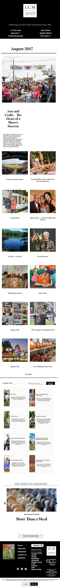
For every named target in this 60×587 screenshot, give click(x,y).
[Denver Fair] (43, 276)
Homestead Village (41, 416)
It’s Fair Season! (42, 256)
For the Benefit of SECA (16, 460)
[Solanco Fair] (15, 313)
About (20, 545)
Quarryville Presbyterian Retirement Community (42, 439)
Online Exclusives (15, 36)
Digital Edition (46, 33)
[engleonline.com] (51, 565)
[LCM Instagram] (18, 569)
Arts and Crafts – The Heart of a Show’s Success (13, 118)
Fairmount (13, 394)
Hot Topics (44, 36)
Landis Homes (14, 416)
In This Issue (16, 30)
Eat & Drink (45, 30)
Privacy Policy (50, 580)
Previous (5, 503)
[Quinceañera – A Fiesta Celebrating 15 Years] (43, 201)
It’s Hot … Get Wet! (15, 256)
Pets (33, 567)
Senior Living (36, 569)
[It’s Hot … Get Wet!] (15, 240)
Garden (34, 566)
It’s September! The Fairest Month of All (43, 461)
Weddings (35, 559)
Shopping (35, 560)
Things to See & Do (36, 563)
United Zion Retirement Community (42, 395)
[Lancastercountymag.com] (51, 555)
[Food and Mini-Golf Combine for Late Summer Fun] (43, 162)
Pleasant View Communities (17, 438)
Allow (26, 584)
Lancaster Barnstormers (14, 179)
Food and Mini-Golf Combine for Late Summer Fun (42, 180)
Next (56, 503)
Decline (34, 584)
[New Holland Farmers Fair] (43, 350)
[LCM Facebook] (26, 569)
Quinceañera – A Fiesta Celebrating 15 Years (42, 219)
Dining (33, 557)
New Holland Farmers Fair (43, 367)
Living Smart (15, 218)
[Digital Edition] (9, 559)
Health (33, 555)
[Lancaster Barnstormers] (15, 162)
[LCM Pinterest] (22, 569)
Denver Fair (43, 293)
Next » (30, 374)
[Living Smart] (15, 201)
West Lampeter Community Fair (42, 330)
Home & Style (36, 553)
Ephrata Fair (15, 367)
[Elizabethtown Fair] (15, 276)
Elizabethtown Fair (15, 293)
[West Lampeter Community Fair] (43, 313)
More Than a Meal (31, 519)
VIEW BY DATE (50, 383)
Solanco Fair (14, 330)
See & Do (15, 33)
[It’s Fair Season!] (43, 240)
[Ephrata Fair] (15, 350)
